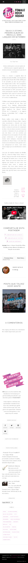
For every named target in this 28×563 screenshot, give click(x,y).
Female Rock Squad (16, 555)
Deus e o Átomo (11, 245)
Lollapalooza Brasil (12, 511)
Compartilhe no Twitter (15, 238)
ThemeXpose (13, 557)
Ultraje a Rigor (6, 534)
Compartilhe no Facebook (14, 234)
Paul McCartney (6, 526)
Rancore (14, 526)
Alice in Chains (13, 529)
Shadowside (5, 516)
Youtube (5, 433)
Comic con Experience (15, 519)
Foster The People (14, 516)
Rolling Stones (15, 532)
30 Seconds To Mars (7, 537)
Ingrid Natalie (18, 267)
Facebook (5, 427)
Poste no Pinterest (15, 241)
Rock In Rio (5, 529)
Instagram (18, 427)
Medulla (5, 247)
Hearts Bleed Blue (20, 245)
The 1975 (15, 537)
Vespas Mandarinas (7, 521)
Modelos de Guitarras (14, 466)
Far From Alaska (6, 532)
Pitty (15, 514)
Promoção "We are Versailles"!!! (11, 452)
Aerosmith (15, 521)
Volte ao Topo (21, 561)
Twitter (11, 427)
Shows (4, 511)
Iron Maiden (5, 519)
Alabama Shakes (6, 539)
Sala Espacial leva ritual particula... (11, 310)
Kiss (10, 524)
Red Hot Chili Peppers (7, 514)
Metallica (5, 524)
